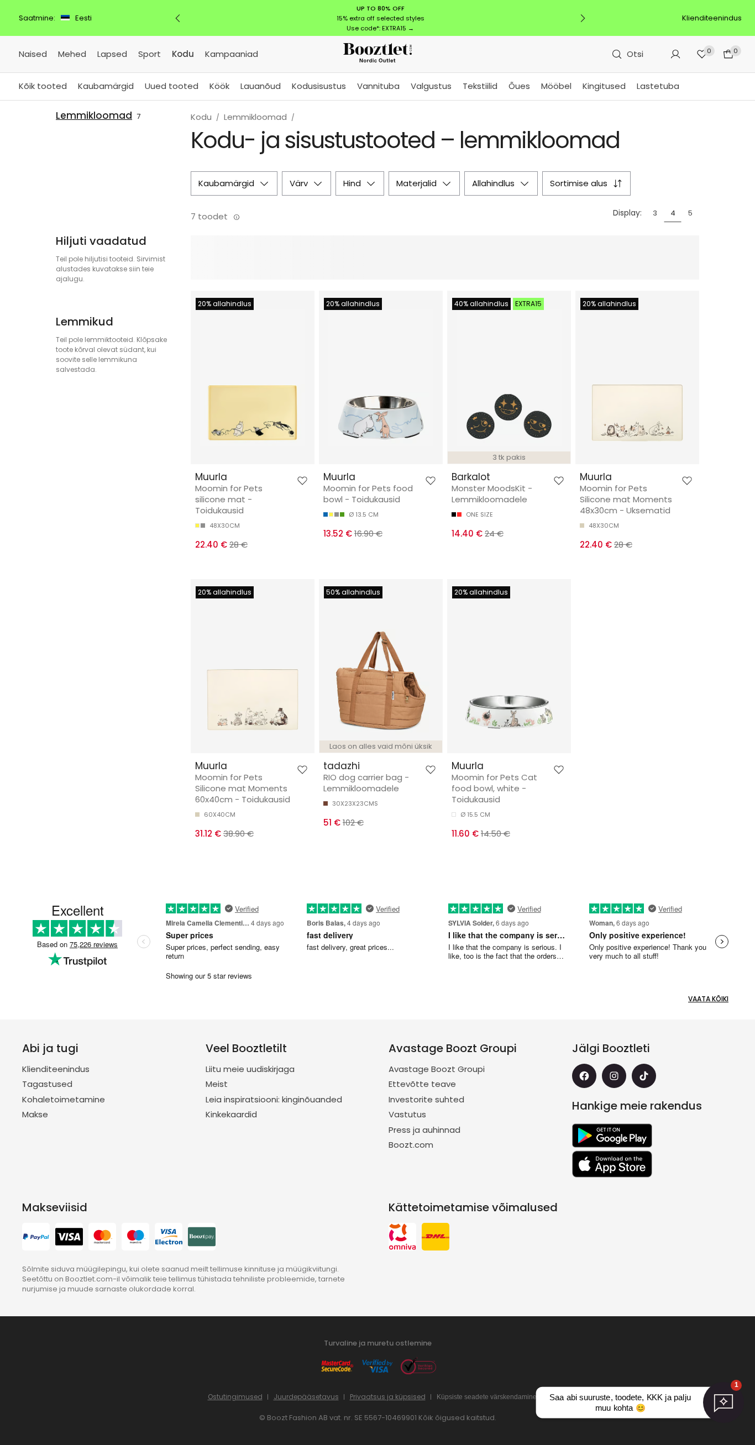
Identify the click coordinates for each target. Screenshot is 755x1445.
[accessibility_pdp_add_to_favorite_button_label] (302, 481)
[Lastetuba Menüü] (684, 86)
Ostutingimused (235, 1396)
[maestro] (135, 1238)
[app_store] (612, 1164)
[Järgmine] (582, 18)
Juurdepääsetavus (306, 1396)
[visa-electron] (168, 1238)
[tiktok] (644, 1076)
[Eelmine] (178, 18)
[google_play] (612, 1135)
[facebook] (584, 1076)
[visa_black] (69, 1238)
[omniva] (402, 1238)
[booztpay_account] (202, 1238)
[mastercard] (102, 1238)
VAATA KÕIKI (708, 998)
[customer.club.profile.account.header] (675, 54)
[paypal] (36, 1238)
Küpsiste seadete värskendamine (487, 1397)
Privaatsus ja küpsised (388, 1396)
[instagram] (614, 1076)
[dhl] (435, 1238)
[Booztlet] (377, 54)
